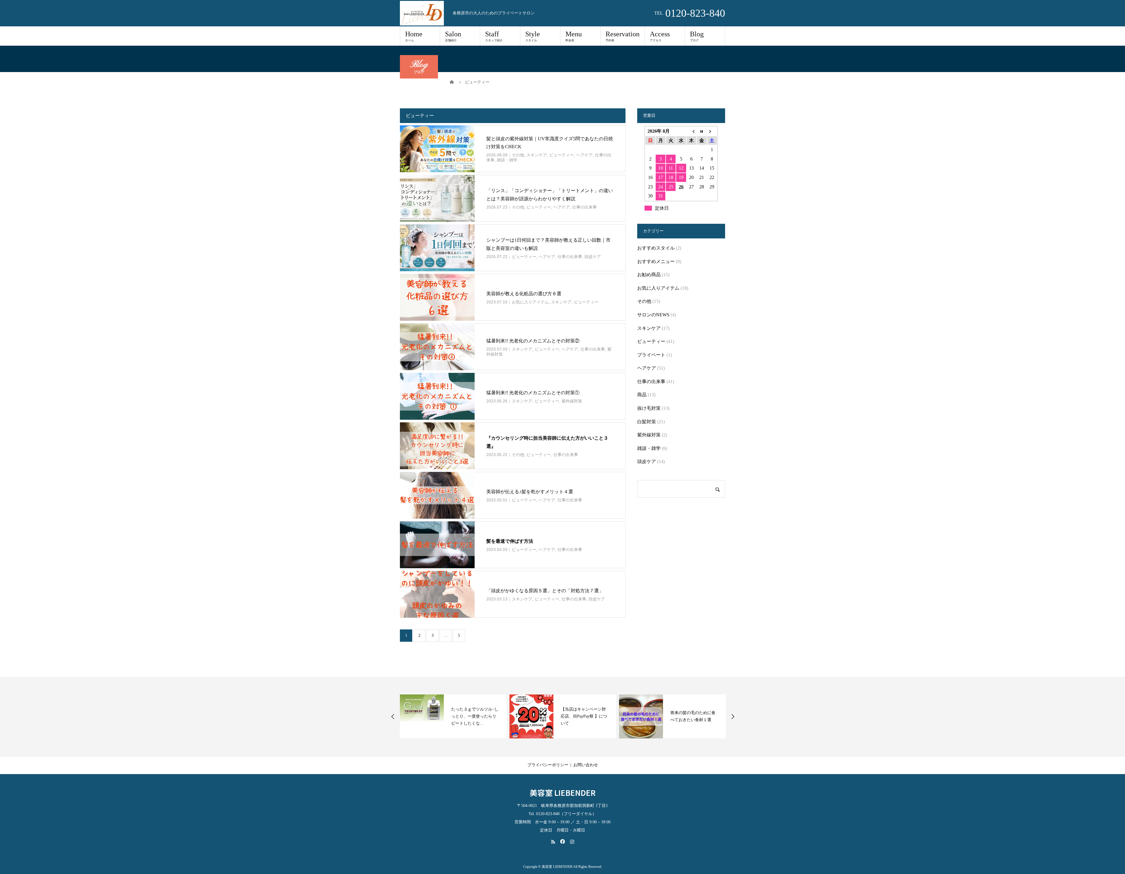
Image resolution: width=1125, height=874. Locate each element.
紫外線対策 (572, 401)
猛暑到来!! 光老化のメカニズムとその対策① (532, 392)
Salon (453, 36)
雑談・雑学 (507, 160)
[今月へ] (702, 131)
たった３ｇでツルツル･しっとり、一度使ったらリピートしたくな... (474, 716)
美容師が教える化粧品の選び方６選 (523, 293)
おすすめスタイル (656, 247)
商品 (642, 394)
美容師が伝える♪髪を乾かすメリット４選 (529, 491)
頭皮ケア (592, 257)
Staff (494, 36)
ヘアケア (584, 155)
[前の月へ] (691, 131)
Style (532, 36)
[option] (453, 716)
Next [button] (733, 716)
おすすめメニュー (656, 261)
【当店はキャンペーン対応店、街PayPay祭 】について (584, 716)
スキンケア (536, 155)
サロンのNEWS (653, 314)
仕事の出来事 (584, 207)
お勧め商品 (649, 274)
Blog (697, 36)
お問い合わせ (585, 765)
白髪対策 (646, 421)
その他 (518, 155)
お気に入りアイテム (530, 302)
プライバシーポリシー (547, 765)
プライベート (651, 354)
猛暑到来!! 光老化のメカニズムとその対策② (532, 340)
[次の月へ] (712, 131)
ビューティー (561, 155)
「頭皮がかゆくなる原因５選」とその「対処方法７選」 (545, 590)
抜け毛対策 (649, 408)
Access (660, 36)
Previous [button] (393, 716)
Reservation (623, 36)
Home (413, 36)
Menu (573, 36)
